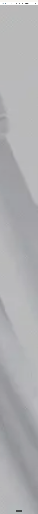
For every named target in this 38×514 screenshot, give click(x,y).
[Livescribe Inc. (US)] (5, 3)
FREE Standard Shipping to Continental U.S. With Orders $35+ (19, 1)
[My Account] (31, 3)
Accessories (27, 3)
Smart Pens (12, 3)
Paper (23, 3)
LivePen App (18, 3)
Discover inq (19, 510)
